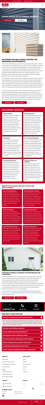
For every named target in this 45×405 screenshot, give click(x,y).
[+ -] (33, 390)
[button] (42, 5)
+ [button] (24, 384)
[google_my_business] (41, 1)
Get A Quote (36, 309)
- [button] (24, 385)
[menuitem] (12, 359)
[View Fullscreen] (24, 387)
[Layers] (42, 384)
